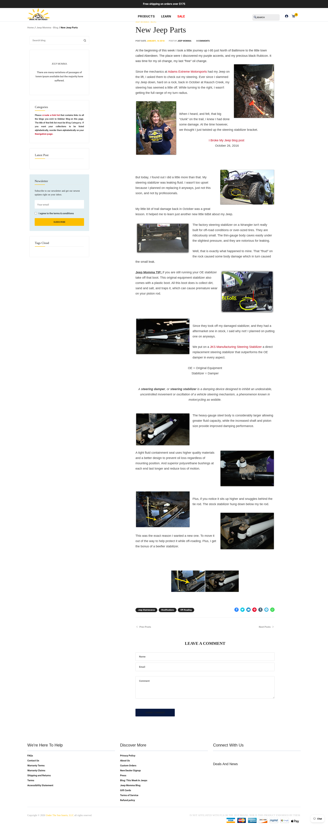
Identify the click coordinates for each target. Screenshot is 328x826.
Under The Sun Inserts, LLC (60, 815)
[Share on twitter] (242, 610)
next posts (265, 626)
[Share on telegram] (266, 610)
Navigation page (44, 134)
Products (146, 16)
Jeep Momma (184, 41)
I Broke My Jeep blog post (226, 140)
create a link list (51, 115)
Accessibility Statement (40, 785)
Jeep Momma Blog (130, 785)
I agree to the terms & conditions (56, 213)
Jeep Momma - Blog (47, 27)
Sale (181, 16)
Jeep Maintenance (146, 610)
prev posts (145, 626)
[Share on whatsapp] (272, 610)
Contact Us (33, 760)
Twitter (215, 756)
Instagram (237, 756)
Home (30, 27)
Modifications (167, 610)
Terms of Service (129, 795)
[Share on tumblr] (260, 610)
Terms (30, 780)
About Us (125, 760)
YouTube (230, 756)
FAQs (30, 755)
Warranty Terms (36, 765)
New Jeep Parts (160, 29)
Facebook (223, 756)
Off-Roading (186, 610)
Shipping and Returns (39, 775)
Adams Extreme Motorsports (187, 71)
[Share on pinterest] (254, 610)
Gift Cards (125, 790)
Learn (166, 16)
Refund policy (127, 800)
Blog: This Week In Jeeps (133, 780)
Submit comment (155, 712)
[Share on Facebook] (236, 610)
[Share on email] (248, 610)
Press (123, 775)
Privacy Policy (127, 755)
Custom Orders (128, 765)
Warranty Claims (36, 770)
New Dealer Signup (130, 770)
